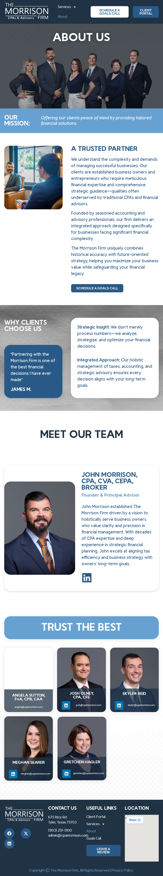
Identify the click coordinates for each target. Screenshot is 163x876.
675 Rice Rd (57, 817)
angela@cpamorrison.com (29, 707)
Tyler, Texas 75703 (62, 822)
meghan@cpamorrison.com (35, 774)
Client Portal (95, 817)
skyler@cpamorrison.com (141, 705)
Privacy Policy (122, 870)
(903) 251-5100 (60, 830)
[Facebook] (9, 833)
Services (64, 7)
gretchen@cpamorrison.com (88, 773)
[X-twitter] (26, 833)
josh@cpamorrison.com (88, 705)
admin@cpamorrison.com (68, 835)
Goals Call (93, 838)
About (62, 16)
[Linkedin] (66, 705)
